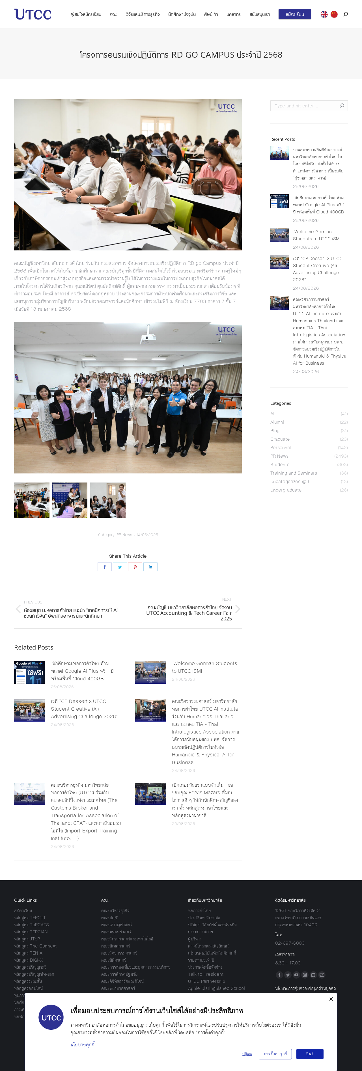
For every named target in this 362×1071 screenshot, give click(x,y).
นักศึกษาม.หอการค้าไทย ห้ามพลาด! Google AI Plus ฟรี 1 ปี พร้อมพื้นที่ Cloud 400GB (82, 671)
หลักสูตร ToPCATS (31, 924)
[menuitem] (86, 14)
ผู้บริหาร (195, 939)
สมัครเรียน (23, 910)
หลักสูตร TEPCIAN (31, 932)
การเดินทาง (24, 1009)
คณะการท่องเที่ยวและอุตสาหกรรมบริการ (135, 967)
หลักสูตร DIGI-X (28, 960)
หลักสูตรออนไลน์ (28, 988)
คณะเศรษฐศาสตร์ (116, 924)
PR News (124, 535)
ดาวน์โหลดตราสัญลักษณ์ (209, 946)
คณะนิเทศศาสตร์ (115, 946)
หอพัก (19, 1016)
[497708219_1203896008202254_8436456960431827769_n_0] (108, 500)
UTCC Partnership (206, 981)
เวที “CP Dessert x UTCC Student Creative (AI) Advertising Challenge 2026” (84, 709)
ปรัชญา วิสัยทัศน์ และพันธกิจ (212, 924)
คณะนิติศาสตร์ (113, 960)
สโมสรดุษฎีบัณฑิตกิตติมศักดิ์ (212, 953)
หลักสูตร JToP (27, 939)
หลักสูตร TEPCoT (30, 917)
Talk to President (206, 974)
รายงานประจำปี (201, 960)
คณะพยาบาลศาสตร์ (118, 988)
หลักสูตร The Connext (35, 946)
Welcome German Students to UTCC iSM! (204, 667)
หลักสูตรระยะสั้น (28, 981)
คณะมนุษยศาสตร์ (116, 932)
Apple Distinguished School (216, 988)
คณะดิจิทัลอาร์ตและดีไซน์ (122, 981)
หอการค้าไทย (199, 910)
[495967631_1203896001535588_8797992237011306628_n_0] (70, 500)
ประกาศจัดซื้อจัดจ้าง (205, 967)
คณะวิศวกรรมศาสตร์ (119, 953)
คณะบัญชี (109, 917)
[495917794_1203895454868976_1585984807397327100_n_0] (31, 500)
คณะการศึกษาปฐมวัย (119, 974)
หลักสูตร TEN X (28, 953)
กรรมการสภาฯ (200, 932)
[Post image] (29, 672)
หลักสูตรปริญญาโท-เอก (34, 974)
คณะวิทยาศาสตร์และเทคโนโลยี (127, 939)
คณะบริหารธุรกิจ (115, 910)
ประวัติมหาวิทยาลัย (204, 917)
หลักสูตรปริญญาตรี (30, 967)
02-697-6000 (290, 943)
